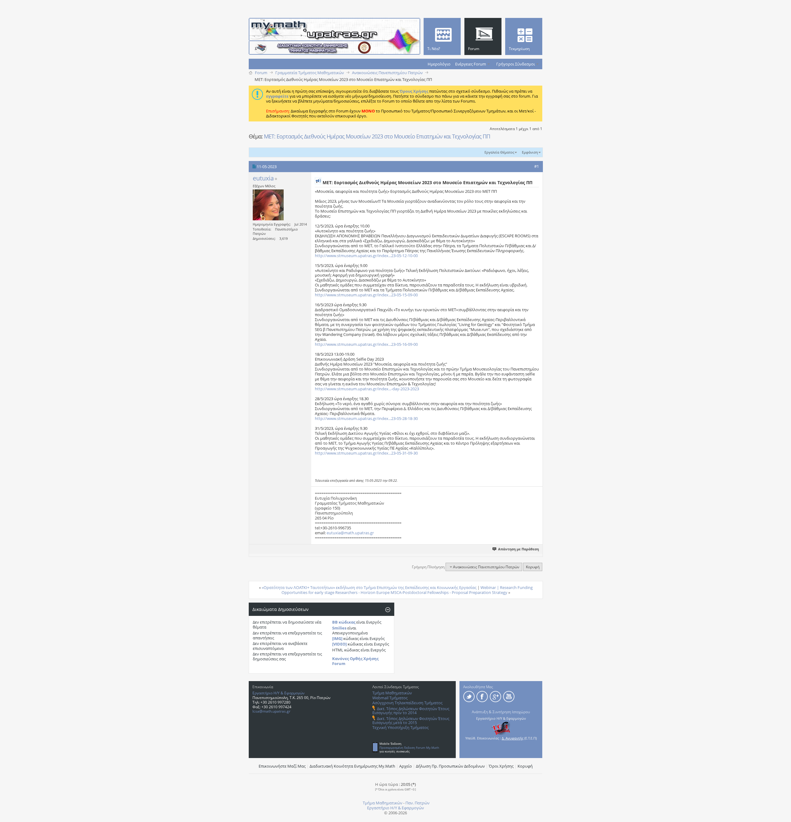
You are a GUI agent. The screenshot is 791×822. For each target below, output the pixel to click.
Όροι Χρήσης (501, 766)
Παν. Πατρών (417, 803)
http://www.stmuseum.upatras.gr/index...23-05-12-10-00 (366, 255)
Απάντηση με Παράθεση (518, 549)
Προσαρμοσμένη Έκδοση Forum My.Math (409, 747)
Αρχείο (405, 766)
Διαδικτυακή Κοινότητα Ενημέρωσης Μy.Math (352, 766)
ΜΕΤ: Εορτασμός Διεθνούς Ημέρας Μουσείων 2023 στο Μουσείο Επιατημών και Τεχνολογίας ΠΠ (377, 136)
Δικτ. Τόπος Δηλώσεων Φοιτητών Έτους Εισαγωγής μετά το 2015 (410, 720)
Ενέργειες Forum (470, 64)
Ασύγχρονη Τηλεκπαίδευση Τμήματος (407, 702)
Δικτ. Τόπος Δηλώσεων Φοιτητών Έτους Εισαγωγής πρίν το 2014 (410, 710)
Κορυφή (532, 567)
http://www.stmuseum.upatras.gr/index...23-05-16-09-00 (366, 344)
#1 (536, 166)
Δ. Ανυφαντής (512, 738)
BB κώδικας (343, 622)
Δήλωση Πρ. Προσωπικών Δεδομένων (450, 766)
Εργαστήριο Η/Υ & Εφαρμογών (278, 693)
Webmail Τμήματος (390, 698)
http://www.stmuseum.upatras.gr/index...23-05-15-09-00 (366, 295)
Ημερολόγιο (439, 64)
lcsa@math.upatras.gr (271, 711)
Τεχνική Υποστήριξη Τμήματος (400, 727)
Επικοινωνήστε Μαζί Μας (282, 766)
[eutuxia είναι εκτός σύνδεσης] (268, 204)
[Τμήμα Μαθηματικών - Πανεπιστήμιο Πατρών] (769, 814)
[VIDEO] (339, 644)
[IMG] (337, 638)
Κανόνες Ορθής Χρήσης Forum (355, 661)
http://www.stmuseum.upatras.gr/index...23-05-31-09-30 (366, 453)
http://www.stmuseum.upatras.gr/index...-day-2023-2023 (367, 389)
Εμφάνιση (530, 152)
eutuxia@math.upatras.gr (350, 533)
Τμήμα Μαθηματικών (392, 693)
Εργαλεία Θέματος (499, 152)
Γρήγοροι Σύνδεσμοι (515, 64)
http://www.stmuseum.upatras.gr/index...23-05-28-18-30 (366, 418)
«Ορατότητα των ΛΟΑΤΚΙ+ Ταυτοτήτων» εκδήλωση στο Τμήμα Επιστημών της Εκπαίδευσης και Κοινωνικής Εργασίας (369, 587)
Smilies (339, 628)
